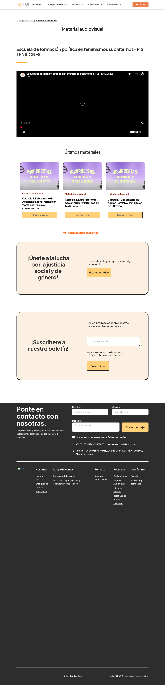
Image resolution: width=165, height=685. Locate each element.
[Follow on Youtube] (34, 676)
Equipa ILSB (41, 491)
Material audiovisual (46, 20)
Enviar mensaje (135, 427)
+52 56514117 (98, 444)
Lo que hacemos (56, 5)
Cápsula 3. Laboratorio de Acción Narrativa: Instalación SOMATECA (125, 203)
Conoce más (40, 214)
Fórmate (76, 5)
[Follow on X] (24, 676)
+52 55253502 (83, 444)
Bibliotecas (93, 5)
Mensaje (77, 420)
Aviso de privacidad (73, 676)
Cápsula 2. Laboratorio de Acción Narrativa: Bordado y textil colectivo (82, 203)
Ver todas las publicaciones (80, 232)
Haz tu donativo (99, 272)
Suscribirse (98, 366)
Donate (142, 4)
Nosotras (36, 5)
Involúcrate (112, 5)
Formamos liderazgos (64, 476)
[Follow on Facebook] (29, 676)
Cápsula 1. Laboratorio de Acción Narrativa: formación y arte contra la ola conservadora (39, 203)
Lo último (118, 503)
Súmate (134, 476)
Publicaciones (120, 476)
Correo (117, 407)
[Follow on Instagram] (18, 676)
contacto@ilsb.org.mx (123, 444)
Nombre (77, 407)
